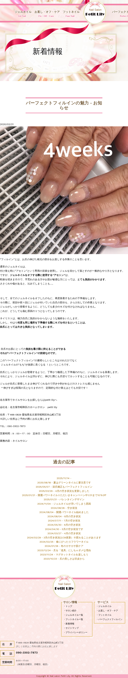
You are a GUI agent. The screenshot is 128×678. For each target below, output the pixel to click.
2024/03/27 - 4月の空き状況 (64, 533)
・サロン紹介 (69, 610)
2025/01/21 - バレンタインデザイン (64, 499)
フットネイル (71, 13)
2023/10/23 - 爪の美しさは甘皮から (64, 558)
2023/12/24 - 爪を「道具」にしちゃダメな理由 (64, 550)
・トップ (67, 606)
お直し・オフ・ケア (47, 13)
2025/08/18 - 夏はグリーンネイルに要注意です (64, 482)
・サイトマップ (71, 628)
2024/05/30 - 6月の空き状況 (64, 524)
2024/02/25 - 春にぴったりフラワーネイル (64, 541)
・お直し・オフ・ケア (107, 610)
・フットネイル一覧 (73, 619)
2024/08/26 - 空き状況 (64, 507)
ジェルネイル (23, 13)
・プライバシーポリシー (75, 632)
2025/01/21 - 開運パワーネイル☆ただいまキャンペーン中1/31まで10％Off (64, 495)
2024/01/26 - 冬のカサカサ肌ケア (64, 545)
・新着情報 (68, 623)
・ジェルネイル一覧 (73, 615)
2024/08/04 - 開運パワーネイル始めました (64, 512)
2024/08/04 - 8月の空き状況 (64, 516)
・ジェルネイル (103, 606)
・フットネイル (103, 615)
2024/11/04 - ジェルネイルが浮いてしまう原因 (64, 503)
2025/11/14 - (64, 478)
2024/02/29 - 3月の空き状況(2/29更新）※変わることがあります (64, 537)
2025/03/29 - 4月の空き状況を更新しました (64, 490)
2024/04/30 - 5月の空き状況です (64, 529)
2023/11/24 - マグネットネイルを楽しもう (64, 554)
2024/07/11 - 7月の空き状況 (64, 520)
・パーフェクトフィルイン (109, 619)
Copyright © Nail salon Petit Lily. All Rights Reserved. (64, 676)
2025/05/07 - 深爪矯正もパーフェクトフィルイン (64, 486)
